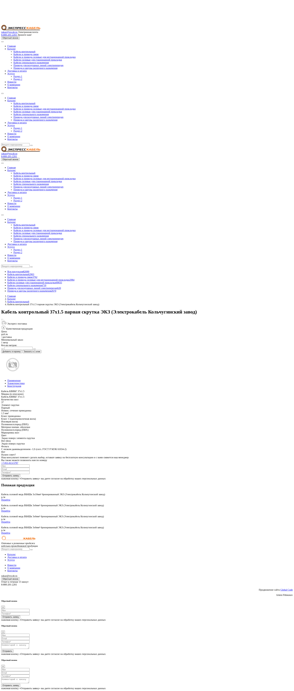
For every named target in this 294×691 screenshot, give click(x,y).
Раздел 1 (17, 76)
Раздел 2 (17, 79)
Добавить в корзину (11, 351)
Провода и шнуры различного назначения (35, 68)
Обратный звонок (10, 38)
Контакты (12, 87)
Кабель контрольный (24, 51)
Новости (11, 82)
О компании (13, 84)
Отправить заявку (10, 476)
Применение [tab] (14, 380)
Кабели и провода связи (26, 54)
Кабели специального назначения (31, 62)
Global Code (286, 589)
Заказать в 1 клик (32, 351)
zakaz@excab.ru (9, 32)
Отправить (7, 651)
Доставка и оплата (17, 71)
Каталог (11, 48)
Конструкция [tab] (14, 386)
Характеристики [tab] (16, 383)
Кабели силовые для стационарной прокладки (37, 60)
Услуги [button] (11, 125)
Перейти (5, 500)
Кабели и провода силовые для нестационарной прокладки (44, 57)
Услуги (11, 73)
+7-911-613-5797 (9, 463)
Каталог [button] (11, 100)
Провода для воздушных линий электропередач (38, 65)
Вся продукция (18, 271)
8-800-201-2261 (9, 35)
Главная (11, 46)
